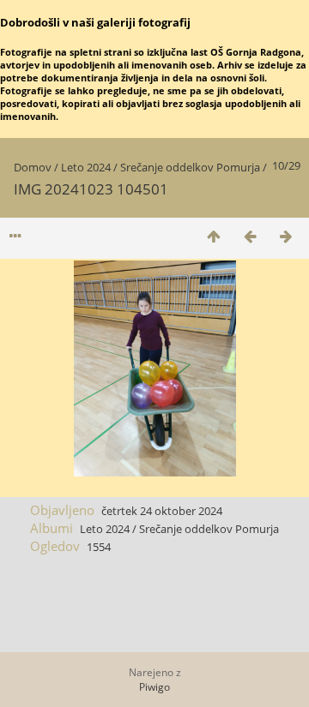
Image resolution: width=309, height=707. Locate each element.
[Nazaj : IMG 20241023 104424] (250, 236)
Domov (33, 167)
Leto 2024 (86, 167)
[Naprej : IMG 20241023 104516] (286, 236)
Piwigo (154, 687)
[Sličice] (214, 236)
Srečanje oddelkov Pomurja (190, 167)
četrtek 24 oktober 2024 (161, 510)
